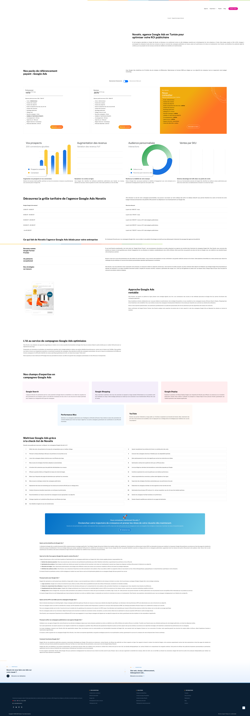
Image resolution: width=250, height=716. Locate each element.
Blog (186, 700)
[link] (18, 8)
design (140, 670)
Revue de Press (188, 695)
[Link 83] (16, 707)
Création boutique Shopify (141, 698)
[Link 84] (19, 707)
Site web (133, 670)
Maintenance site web (141, 700)
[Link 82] (13, 707)
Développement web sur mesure (96, 700)
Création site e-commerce (94, 693)
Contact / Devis (233, 8)
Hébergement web (93, 703)
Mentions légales (221, 713)
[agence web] (18, 8)
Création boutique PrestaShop (142, 695)
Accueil (169, 18)
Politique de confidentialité (230, 713)
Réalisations (187, 698)
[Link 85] (22, 707)
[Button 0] (125, 81)
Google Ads (91, 698)
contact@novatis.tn (18, 703)
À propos (186, 693)
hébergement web (137, 673)
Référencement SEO (93, 695)
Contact (186, 703)
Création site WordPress (141, 693)
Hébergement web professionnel (143, 703)
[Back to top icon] (243, 708)
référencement (149, 670)
